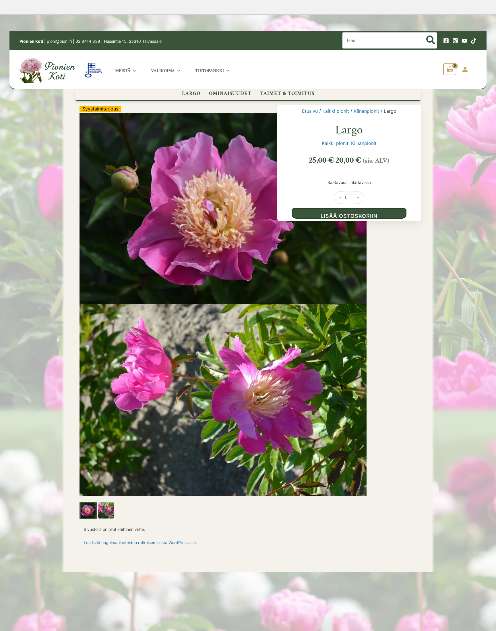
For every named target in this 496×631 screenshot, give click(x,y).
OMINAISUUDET (230, 93)
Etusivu (310, 111)
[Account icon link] (465, 69)
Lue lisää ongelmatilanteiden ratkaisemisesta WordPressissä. (140, 542)
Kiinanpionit (366, 111)
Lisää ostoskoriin (349, 216)
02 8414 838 (87, 41)
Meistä (123, 70)
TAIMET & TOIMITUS (287, 93)
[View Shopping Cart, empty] (449, 69)
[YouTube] (464, 41)
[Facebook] (446, 41)
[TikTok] (473, 41)
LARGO (191, 93)
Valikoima (163, 70)
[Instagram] (455, 41)
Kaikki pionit (335, 111)
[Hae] (431, 40)
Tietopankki (209, 70)
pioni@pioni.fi (59, 41)
